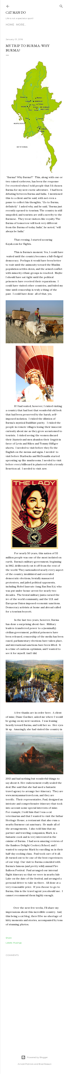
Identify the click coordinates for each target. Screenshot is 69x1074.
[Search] (61, 5)
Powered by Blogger (37, 1057)
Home (10, 24)
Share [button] (9, 937)
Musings (17, 942)
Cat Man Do (16, 12)
